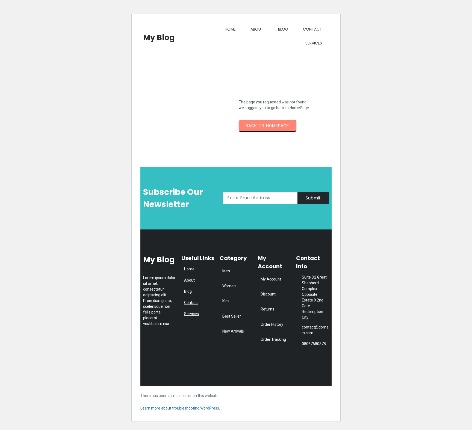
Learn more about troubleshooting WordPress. (180, 408)
